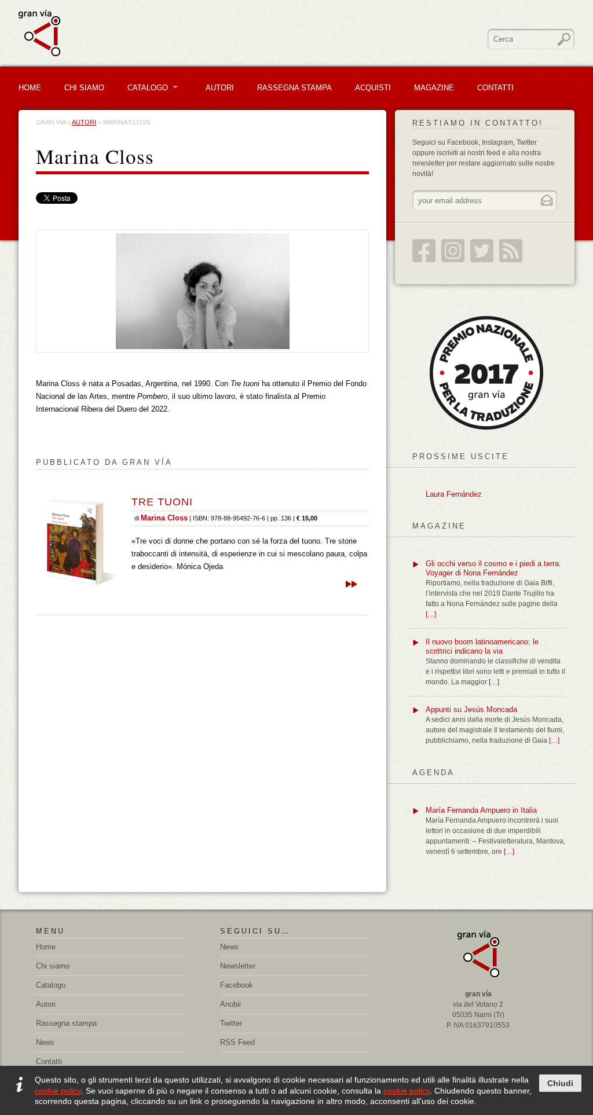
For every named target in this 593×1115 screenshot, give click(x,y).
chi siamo (84, 87)
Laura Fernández (454, 494)
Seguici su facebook (423, 250)
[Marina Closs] (203, 291)
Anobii (230, 1004)
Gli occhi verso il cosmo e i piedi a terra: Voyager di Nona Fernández (493, 568)
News (45, 1042)
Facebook (236, 985)
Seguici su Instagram (452, 250)
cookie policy (58, 1090)
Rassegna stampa (294, 87)
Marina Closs (164, 518)
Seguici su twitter (481, 250)
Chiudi (560, 1083)
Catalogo (143, 87)
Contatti (495, 87)
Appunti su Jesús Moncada (471, 709)
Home (30, 87)
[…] (431, 614)
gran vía (50, 122)
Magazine (434, 87)
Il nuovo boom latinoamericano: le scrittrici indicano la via (482, 646)
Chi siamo (52, 966)
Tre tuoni (162, 502)
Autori (220, 87)
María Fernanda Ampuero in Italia (481, 810)
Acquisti (373, 87)
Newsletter (237, 966)
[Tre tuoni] (82, 541)
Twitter (231, 1023)
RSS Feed (510, 250)
